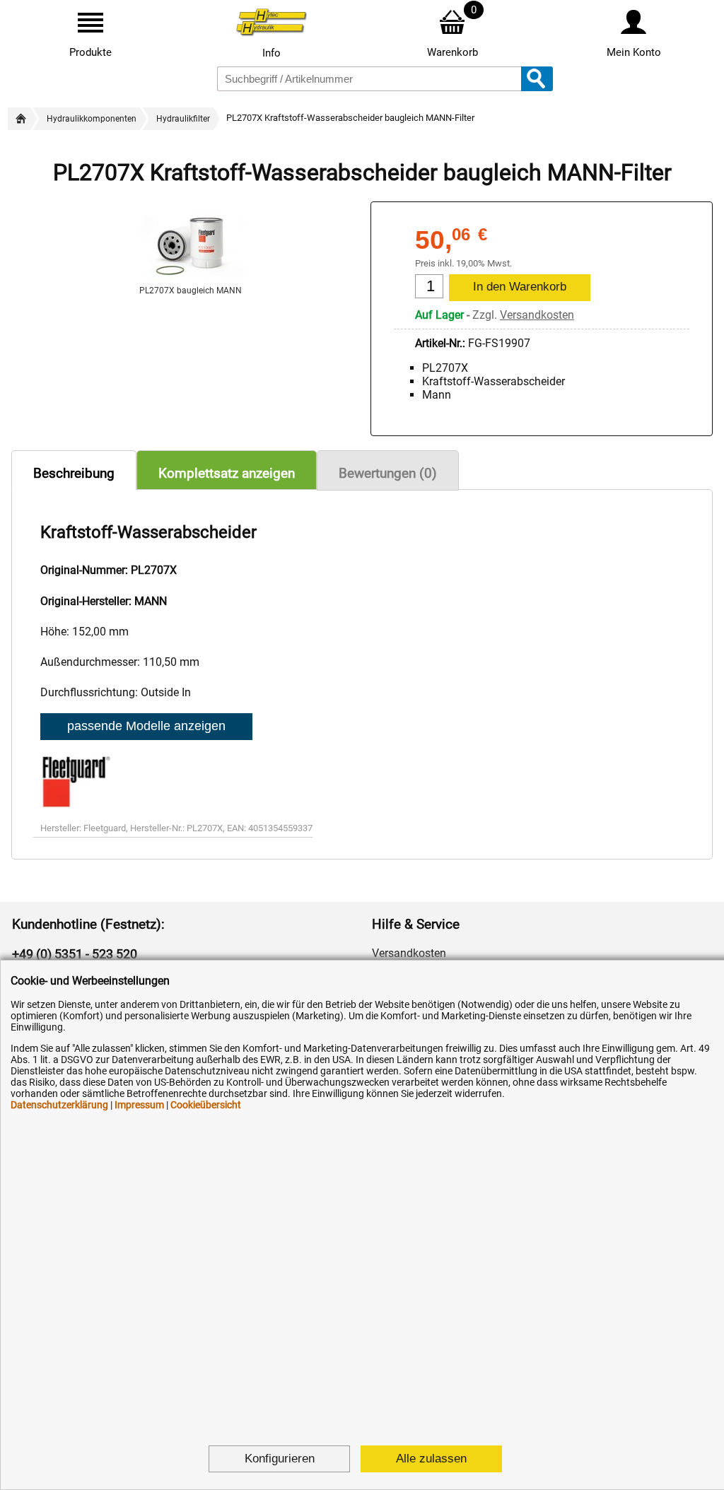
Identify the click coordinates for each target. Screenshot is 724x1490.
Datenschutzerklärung (59, 1104)
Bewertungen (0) (388, 473)
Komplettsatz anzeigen (226, 473)
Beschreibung (74, 473)
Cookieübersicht (205, 1104)
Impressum (139, 1104)
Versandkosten (537, 315)
